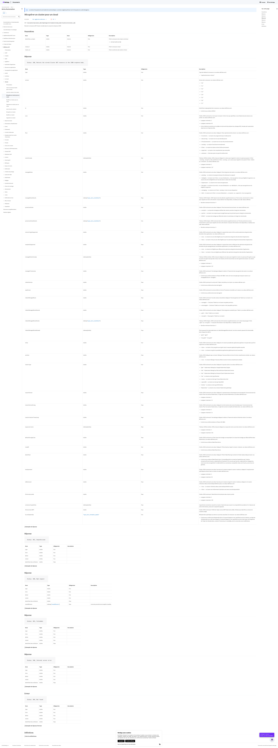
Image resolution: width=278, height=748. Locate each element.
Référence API (6, 47)
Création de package (9, 171)
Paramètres (264, 12)
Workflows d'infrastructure (9, 38)
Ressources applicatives (10, 67)
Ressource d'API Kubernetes (11, 148)
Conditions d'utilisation (16, 745)
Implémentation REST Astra (9, 35)
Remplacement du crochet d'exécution (10, 136)
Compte (6, 55)
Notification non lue (9, 197)
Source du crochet (9, 145)
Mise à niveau (8, 200)
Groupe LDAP (8, 151)
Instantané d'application (10, 64)
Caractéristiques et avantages (10, 29)
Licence (6, 157)
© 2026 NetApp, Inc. (5, 745)
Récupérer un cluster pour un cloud (12, 96)
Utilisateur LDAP (8, 154)
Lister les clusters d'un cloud (12, 92)
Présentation (8, 50)
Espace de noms (8, 166)
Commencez (6, 32)
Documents (16, 2)
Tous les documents (5, 7)
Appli (6, 58)
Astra (12, 7)
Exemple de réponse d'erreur (34, 726)
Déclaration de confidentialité (29, 745)
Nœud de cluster (8, 120)
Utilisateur (7, 203)
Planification (7, 177)
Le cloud (7, 79)
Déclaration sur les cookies (44, 745)
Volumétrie (7, 206)
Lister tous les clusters (11, 109)
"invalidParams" (55, 604)
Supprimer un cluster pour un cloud (12, 105)
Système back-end (9, 183)
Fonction (7, 139)
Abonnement (7, 189)
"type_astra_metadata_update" (91, 514)
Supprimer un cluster (10, 117)
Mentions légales (7, 212)
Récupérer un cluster (10, 112)
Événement (7, 129)
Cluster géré (7, 160)
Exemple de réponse (31, 527)
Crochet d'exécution (9, 132)
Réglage (7, 180)
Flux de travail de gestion (8, 41)
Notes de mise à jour (7, 26)
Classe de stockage (9, 186)
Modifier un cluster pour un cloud (12, 100)
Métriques (7, 163)
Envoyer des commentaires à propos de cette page (267, 745)
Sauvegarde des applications (11, 70)
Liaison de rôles (8, 174)
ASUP (6, 53)
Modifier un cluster (10, 115)
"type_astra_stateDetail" (93, 198)
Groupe (6, 142)
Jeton (6, 195)
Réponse (264, 14)
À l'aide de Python (7, 44)
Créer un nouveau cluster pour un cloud (11, 88)
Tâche (6, 192)
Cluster (6, 82)
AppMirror (7, 61)
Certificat (7, 76)
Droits (6, 126)
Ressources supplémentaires (9, 209)
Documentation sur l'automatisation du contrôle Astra (11, 23)
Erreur (263, 24)
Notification (7, 168)
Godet (6, 73)
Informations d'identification (11, 123)
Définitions (264, 26)
